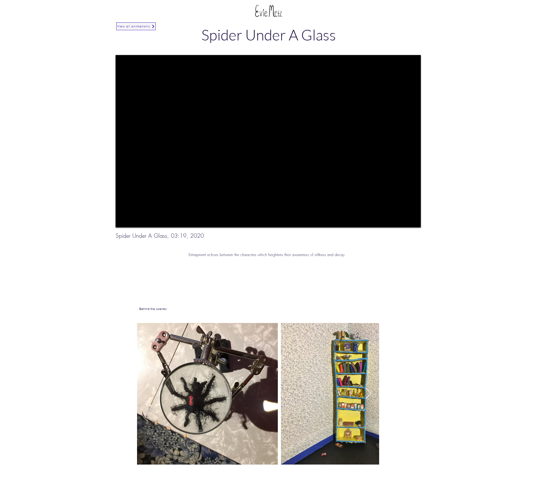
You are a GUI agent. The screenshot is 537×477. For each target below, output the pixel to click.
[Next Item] (368, 394)
